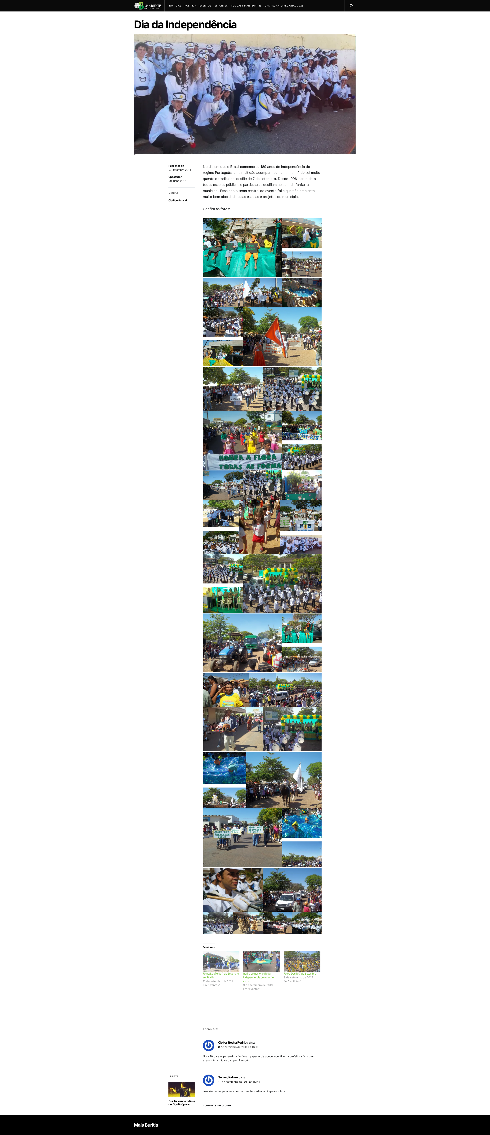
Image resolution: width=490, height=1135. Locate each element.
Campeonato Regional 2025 (284, 5)
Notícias (175, 5)
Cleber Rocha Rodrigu (233, 1042)
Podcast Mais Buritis (246, 5)
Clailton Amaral (177, 200)
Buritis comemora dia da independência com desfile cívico (258, 977)
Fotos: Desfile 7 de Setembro (300, 973)
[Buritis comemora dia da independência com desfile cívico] (261, 961)
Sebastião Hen (228, 1077)
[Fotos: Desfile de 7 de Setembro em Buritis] (221, 961)
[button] (242, 249)
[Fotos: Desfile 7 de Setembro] (302, 961)
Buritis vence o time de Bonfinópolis (181, 1102)
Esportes (221, 5)
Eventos (205, 5)
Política (190, 5)
